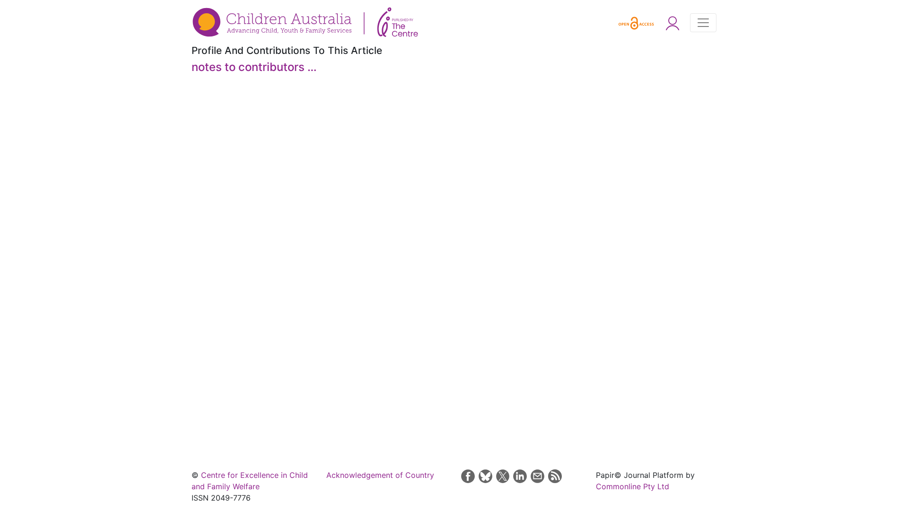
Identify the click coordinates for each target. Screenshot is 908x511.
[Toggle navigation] (703, 22)
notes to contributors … (254, 67)
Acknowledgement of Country (380, 475)
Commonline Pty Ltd (632, 486)
